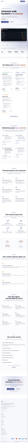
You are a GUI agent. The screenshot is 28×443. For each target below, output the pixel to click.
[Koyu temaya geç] (15, 1)
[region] (14, 26)
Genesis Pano (4, 144)
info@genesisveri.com (5, 407)
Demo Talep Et (22, 1)
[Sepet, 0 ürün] (19, 1)
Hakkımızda (2, 421)
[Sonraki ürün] (4, 45)
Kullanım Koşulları (3, 430)
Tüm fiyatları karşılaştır (13, 116)
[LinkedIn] (1, 411)
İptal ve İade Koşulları (3, 434)
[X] (3, 411)
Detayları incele (4, 112)
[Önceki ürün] (2, 45)
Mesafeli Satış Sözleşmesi (4, 433)
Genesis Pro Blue (4, 158)
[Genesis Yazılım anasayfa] (3, 1)
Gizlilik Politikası (3, 429)
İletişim (2, 425)
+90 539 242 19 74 (17, 365)
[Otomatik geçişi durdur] (26, 45)
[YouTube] (5, 411)
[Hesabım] (17, 1)
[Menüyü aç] (26, 1)
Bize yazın (14, 367)
